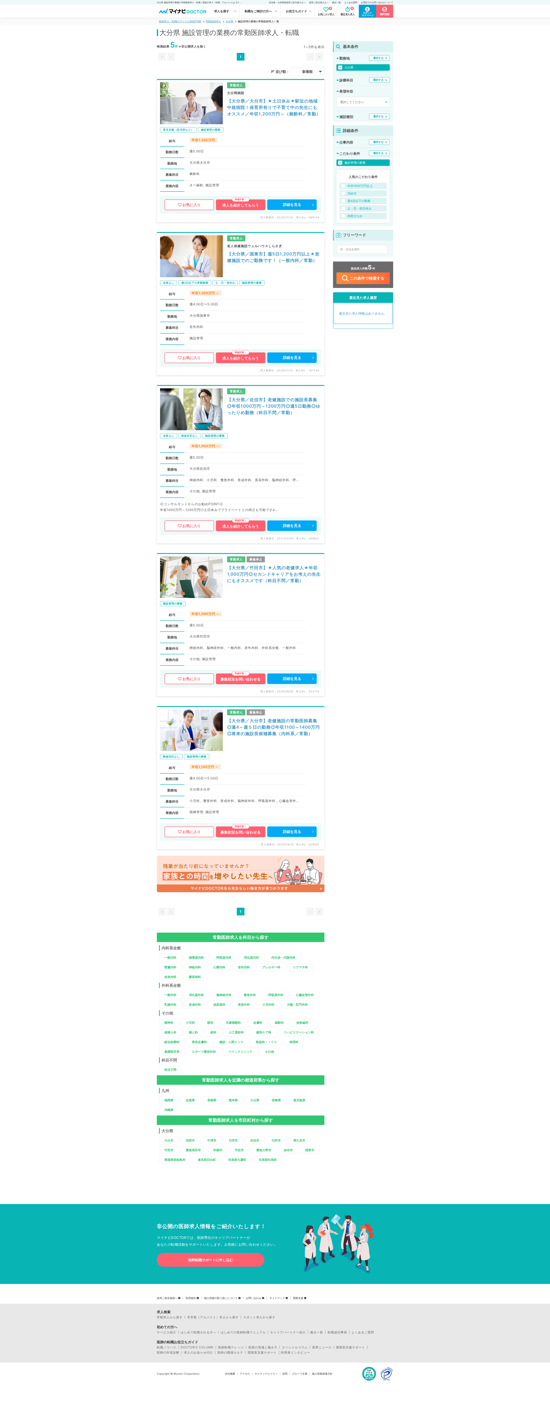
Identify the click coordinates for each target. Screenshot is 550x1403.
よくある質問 (350, 2)
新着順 (307, 71)
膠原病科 (195, 977)
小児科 (190, 1022)
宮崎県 (276, 1100)
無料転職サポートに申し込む (210, 1260)
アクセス (245, 1373)
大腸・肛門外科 (297, 1004)
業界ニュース (322, 1347)
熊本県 (233, 1100)
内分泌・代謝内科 (283, 957)
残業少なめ (354, 216)
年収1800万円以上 (360, 186)
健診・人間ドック (231, 1042)
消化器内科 (251, 957)
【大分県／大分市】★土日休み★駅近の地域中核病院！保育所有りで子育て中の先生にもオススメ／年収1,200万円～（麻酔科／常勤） (274, 107)
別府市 (190, 1140)
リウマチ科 (300, 967)
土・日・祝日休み (359, 208)
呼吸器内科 (223, 957)
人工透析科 (236, 1032)
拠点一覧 (336, 2)
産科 (213, 1032)
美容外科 (244, 1004)
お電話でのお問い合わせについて (377, 2)
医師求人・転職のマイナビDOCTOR (180, 21)
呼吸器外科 (275, 995)
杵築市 (217, 1150)
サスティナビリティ (266, 1373)
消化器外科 (196, 995)
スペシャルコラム (295, 1347)
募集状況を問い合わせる (240, 679)
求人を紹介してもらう (240, 205)
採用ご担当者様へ (167, 1298)
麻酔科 (279, 1022)
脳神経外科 (223, 995)
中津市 (211, 1140)
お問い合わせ (253, 1298)
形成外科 (195, 1004)
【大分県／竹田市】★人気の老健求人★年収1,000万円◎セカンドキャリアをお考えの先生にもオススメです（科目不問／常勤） (274, 574)
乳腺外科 (170, 1004)
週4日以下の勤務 (358, 201)
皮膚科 (257, 1022)
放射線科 (302, 1022)
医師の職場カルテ (230, 1352)
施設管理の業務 (354, 162)
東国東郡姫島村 (174, 1159)
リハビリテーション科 (299, 1032)
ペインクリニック (240, 1051)
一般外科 (170, 995)
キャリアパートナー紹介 (288, 1332)
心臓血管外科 (305, 995)
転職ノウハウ (166, 1347)
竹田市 (168, 1150)
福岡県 (168, 1100)
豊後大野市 (263, 1150)
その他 (269, 1051)
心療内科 (219, 967)
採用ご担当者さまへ (318, 2)
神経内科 (195, 967)
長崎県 (211, 1100)
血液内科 (170, 977)
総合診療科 (171, 1042)
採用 (284, 1373)
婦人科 (193, 1032)
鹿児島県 (299, 1100)
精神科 (168, 1022)
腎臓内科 (170, 967)
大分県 (229, 21)
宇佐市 (239, 1150)
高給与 (351, 193)
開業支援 (298, 1298)
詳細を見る (292, 204)
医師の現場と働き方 (262, 1347)
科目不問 (170, 1069)
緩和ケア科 (263, 1032)
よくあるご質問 (362, 1332)
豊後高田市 (193, 1150)
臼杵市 (276, 1140)
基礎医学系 (171, 1051)
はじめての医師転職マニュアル (243, 1332)
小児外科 (268, 1004)
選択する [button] (378, 58)
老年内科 (244, 967)
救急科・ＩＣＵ (266, 1042)
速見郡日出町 (207, 1159)
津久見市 (299, 1140)
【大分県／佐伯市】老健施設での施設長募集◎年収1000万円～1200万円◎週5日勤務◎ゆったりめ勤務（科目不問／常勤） (273, 406)
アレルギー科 (271, 967)
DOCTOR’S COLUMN (197, 1347)
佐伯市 (254, 1140)
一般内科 (170, 957)
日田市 (233, 1140)
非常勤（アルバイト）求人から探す (213, 1317)
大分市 (168, 1140)
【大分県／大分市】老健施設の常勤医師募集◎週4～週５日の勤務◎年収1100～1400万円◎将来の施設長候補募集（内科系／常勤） (273, 727)
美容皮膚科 (199, 1042)
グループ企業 (299, 1373)
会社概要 (230, 1373)
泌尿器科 (219, 1004)
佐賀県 (190, 1100)
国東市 (309, 1150)
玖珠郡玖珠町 (268, 1159)
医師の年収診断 (168, 1352)
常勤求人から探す (170, 1317)
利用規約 (191, 1298)
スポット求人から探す (259, 1317)
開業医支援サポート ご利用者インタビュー (279, 1352)
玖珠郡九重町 (237, 1159)
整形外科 (250, 995)
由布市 (288, 1150)
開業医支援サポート (350, 1347)
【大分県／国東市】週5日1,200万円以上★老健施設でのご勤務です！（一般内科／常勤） (273, 257)
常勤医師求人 (213, 21)
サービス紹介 (166, 1332)
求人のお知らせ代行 (198, 1352)
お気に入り (191, 205)
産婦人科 (170, 1032)
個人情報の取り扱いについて (221, 1298)
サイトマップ (277, 1298)
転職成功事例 (337, 1332)
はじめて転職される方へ (198, 1332)
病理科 (293, 1042)
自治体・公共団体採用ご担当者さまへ (287, 2)
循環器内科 (196, 957)
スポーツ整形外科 (204, 1051)
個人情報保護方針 (322, 1373)
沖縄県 (168, 1110)
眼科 (210, 1022)
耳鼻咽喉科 (233, 1022)
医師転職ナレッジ (231, 1347)
